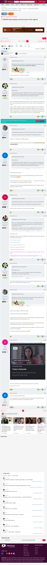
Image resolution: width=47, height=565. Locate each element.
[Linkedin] (14, 553)
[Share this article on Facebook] (4, 49)
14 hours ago (34, 504)
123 (30, 410)
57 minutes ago (32, 487)
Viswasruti (40, 481)
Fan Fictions (7, 501)
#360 (45, 393)
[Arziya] (2, 46)
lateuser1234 (39, 504)
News (3, 4)
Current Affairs (7, 478)
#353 (45, 125)
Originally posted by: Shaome (18, 60)
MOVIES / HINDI (28, 424)
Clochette (40, 493)
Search (44, 38)
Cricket (6, 507)
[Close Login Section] (45, 121)
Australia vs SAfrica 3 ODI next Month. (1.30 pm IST (13, 514)
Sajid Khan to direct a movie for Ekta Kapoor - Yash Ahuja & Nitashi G (17, 497)
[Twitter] (5, 553)
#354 (45, 153)
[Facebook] (2, 553)
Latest (5, 475)
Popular (9, 475)
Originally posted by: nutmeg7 (18, 87)
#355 (45, 195)
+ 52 (7, 69)
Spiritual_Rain (39, 510)
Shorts (22, 4)
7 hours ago (35, 498)
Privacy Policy (26, 555)
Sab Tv (36, 553)
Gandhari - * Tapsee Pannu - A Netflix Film (12, 531)
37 (25, 410)
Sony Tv (36, 552)
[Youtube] (7, 553)
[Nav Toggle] (1, 1)
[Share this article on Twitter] (6, 49)
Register (43, 1)
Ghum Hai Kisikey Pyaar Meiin (9, 16)
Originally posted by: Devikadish (18, 129)
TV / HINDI (3, 424)
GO (36, 1)
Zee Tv (36, 549)
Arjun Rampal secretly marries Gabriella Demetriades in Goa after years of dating (30, 428)
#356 (45, 215)
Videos (43, 4)
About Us (26, 547)
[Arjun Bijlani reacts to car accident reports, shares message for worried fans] (19, 420)
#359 (45, 340)
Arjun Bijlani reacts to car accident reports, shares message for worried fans (19, 428)
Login (40, 1)
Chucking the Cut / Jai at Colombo (10, 508)
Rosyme (40, 527)
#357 (45, 263)
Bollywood (6, 489)
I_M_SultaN (40, 521)
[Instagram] (9, 553)
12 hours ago (35, 493)
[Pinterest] (11, 553)
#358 (45, 289)
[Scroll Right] (45, 53)
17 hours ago (36, 527)
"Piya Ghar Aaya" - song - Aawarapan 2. (11, 526)
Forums (7, 4)
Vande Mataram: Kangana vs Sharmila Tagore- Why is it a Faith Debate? (18, 479)
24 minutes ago (34, 481)
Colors (36, 550)
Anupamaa (6, 483)
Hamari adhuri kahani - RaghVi (9, 502)
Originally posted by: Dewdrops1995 (19, 266)
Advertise (26, 549)
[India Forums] (8, 1)
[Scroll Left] (2, 53)
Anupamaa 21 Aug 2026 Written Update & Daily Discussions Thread (16, 485)
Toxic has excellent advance (9, 520)
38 (27, 410)
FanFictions (29, 4)
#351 (45, 57)
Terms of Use (26, 553)
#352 (45, 83)
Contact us (26, 550)
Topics (12, 4)
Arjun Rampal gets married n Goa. (10, 491)
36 (23, 410)
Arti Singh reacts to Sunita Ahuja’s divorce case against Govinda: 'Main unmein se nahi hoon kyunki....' (6, 429)
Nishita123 (40, 498)
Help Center (26, 552)
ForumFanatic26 (39, 487)
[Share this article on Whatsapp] (9, 49)
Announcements (15, 475)
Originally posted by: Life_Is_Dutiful (19, 219)
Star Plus (37, 547)
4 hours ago (35, 521)
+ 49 (7, 95)
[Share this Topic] (2, 49)
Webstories (36, 4)
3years (5, 46)
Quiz (17, 4)
